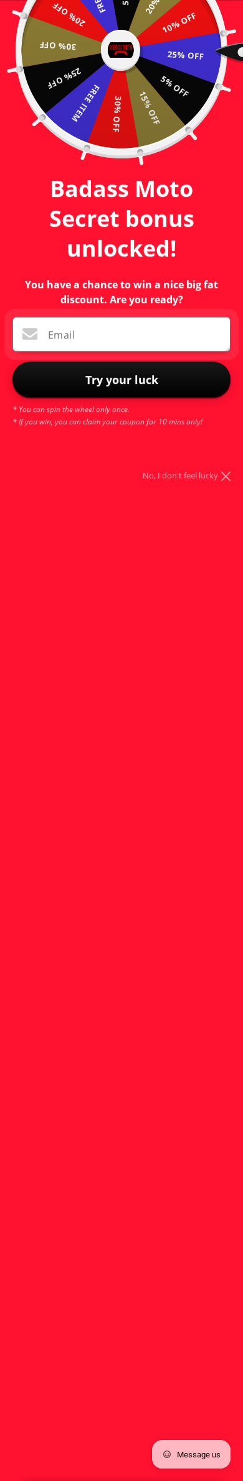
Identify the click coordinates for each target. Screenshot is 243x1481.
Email (61, 335)
